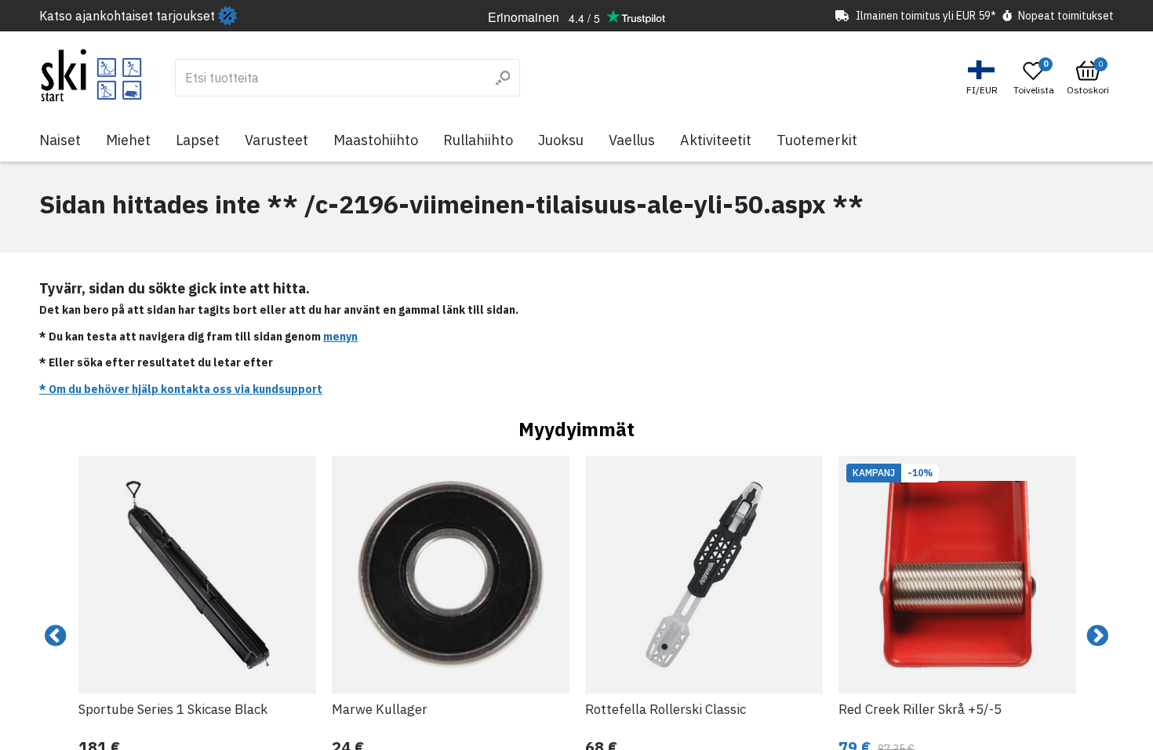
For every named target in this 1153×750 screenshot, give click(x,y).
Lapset (198, 140)
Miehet (128, 140)
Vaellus (632, 140)
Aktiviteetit (715, 140)
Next (1097, 636)
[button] (984, 78)
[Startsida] (91, 75)
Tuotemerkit (817, 140)
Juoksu (561, 140)
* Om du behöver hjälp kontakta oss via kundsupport (180, 389)
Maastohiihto (375, 140)
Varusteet (276, 140)
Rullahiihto (478, 140)
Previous (55, 636)
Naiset (60, 140)
